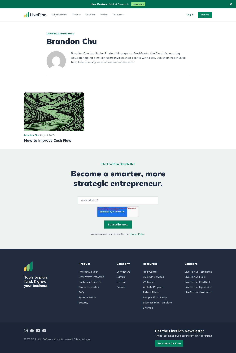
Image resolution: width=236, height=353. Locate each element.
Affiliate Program (153, 287)
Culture (121, 287)
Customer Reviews (90, 282)
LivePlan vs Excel (195, 276)
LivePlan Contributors (60, 33)
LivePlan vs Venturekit (198, 292)
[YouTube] (44, 331)
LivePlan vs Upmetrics (198, 287)
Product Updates (89, 287)
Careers (121, 276)
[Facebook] (32, 331)
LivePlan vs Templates (198, 271)
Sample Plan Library (155, 297)
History (121, 282)
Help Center (150, 271)
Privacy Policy (137, 234)
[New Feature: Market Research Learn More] (118, 4)
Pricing (104, 14)
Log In (190, 14)
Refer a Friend (151, 292)
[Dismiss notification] (231, 4)
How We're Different (91, 276)
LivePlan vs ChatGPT (197, 282)
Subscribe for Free (169, 343)
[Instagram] (26, 331)
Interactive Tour (88, 271)
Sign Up (205, 14)
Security (83, 302)
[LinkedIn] (38, 331)
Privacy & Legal (82, 339)
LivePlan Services (153, 276)
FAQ (81, 292)
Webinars (148, 282)
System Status (87, 297)
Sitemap (148, 307)
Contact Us (123, 271)
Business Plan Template (157, 302)
